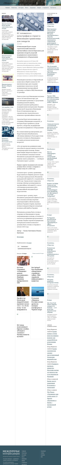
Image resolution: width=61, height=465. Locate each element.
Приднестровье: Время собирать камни (7, 86)
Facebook (43, 451)
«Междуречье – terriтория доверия (20, 2)
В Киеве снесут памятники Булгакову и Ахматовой (52, 383)
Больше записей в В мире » (38, 253)
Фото (26, 7)
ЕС (18, 246)
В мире (29, 243)
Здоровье (33, 7)
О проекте (46, 7)
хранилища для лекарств (24, 248)
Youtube (43, 455)
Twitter (42, 453)
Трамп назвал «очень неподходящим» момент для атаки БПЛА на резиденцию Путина (53, 338)
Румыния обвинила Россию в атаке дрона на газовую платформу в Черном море (37, 304)
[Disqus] (30, 361)
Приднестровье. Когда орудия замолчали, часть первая (7, 58)
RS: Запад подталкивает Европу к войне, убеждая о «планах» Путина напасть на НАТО (23, 330)
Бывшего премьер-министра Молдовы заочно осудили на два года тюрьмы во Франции (53, 370)
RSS (42, 456)
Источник (20, 237)
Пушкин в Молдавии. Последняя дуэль (7, 140)
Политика (14, 7)
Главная (7, 7)
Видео (39, 7)
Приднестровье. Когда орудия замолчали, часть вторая (7, 26)
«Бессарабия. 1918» (7, 107)
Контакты (53, 7)
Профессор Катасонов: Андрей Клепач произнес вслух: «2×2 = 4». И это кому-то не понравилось (23, 304)
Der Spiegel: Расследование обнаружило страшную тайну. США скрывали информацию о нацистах (37, 274)
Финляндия (24, 246)
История (21, 7)
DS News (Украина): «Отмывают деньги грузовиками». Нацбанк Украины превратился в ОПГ (22, 275)
